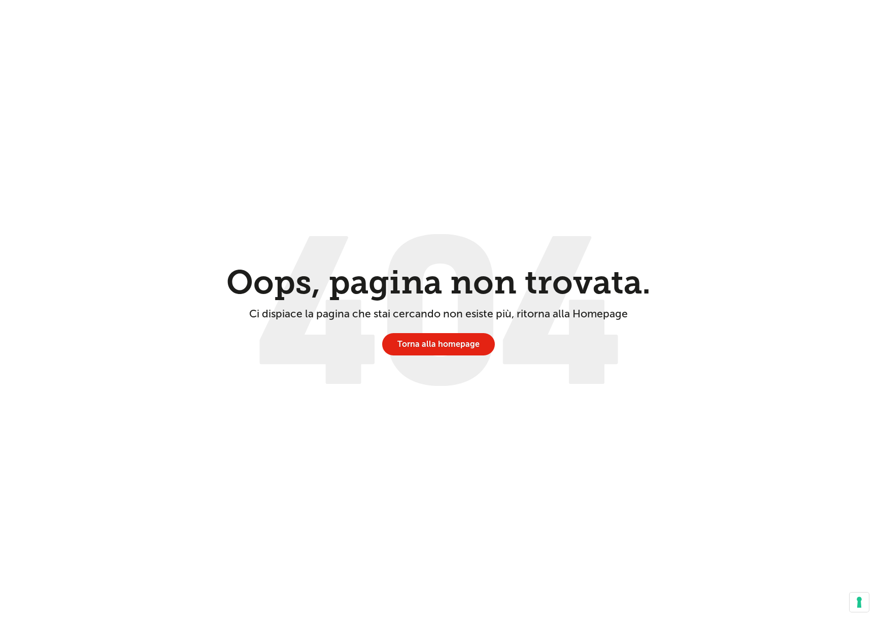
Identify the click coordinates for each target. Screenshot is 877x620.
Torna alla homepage (438, 344)
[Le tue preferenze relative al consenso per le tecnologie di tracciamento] (859, 602)
